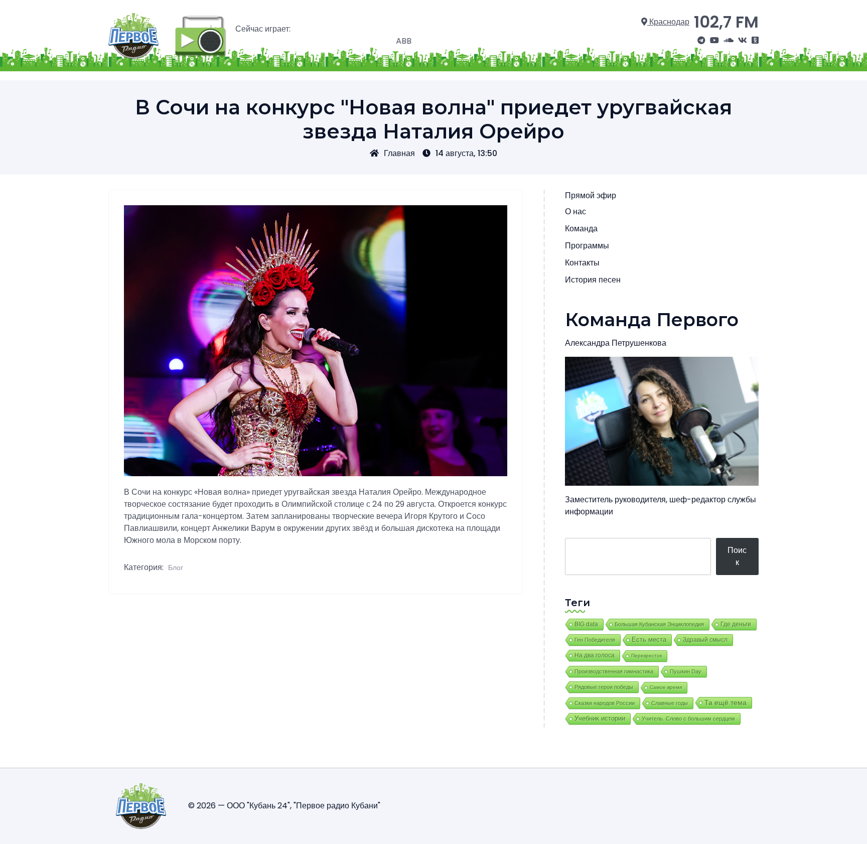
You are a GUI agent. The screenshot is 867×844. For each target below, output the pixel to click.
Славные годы (669, 703)
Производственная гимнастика (613, 671)
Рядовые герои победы (603, 687)
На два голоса (594, 655)
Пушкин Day (685, 671)
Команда (581, 228)
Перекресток (646, 655)
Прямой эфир (590, 195)
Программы (587, 245)
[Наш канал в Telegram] (701, 41)
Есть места (649, 639)
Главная (399, 153)
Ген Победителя (594, 640)
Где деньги (735, 624)
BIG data (586, 624)
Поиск (737, 556)
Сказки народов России (604, 703)
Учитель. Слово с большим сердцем (688, 719)
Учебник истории (599, 718)
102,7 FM (726, 22)
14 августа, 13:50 (466, 153)
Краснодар (668, 22)
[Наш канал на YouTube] (714, 41)
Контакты (582, 262)
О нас (575, 211)
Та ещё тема (725, 702)
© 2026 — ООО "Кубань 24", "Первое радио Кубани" (284, 805)
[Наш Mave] (729, 41)
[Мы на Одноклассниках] (755, 41)
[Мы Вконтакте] (742, 41)
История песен (593, 280)
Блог (175, 567)
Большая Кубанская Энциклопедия (659, 624)
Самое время (666, 687)
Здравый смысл (705, 639)
